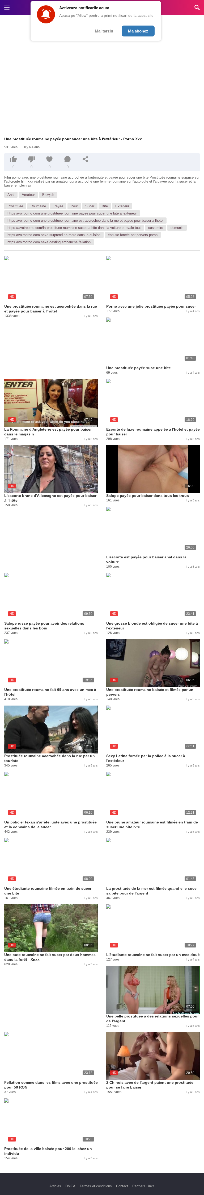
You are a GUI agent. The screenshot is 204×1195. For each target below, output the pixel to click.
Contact (122, 1186)
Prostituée (15, 206)
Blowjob (48, 195)
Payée (58, 206)
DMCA (70, 1186)
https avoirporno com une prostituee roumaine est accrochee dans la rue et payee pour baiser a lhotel (85, 220)
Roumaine (38, 206)
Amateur (28, 195)
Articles (55, 1186)
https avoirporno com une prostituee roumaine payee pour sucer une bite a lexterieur (72, 213)
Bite (105, 206)
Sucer (89, 206)
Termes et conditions (96, 1186)
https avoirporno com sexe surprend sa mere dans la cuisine (53, 235)
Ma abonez (138, 31)
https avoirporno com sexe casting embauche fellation (49, 242)
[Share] (85, 159)
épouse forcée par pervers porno (133, 235)
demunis (177, 228)
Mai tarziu (104, 31)
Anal (10, 195)
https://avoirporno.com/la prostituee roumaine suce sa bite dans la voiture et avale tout (74, 228)
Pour (74, 206)
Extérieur (122, 206)
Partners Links (143, 1186)
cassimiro (155, 228)
